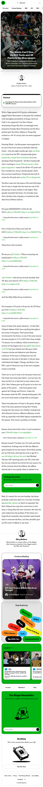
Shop (34, 687)
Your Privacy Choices (24, 775)
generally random (11, 503)
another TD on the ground (30, 177)
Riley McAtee (22, 83)
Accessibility (35, 775)
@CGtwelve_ (15, 254)
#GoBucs (8, 212)
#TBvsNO (17, 212)
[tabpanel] (21, 102)
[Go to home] (3, 3)
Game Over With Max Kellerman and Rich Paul (16, 676)
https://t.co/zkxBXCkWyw (12, 313)
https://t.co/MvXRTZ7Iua (31, 232)
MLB (37, 8)
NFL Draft (39, 669)
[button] (21, 3)
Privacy (15, 775)
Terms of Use (7, 775)
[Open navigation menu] (40, 3)
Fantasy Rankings (17, 8)
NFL (32, 8)
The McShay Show (38, 677)
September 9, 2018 (30, 438)
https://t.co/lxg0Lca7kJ (11, 284)
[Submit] (37, 485)
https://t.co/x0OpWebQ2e (12, 261)
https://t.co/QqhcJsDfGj (30, 212)
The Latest (5, 8)
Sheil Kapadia (14, 594)
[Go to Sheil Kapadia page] (6, 594)
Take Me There (21, 767)
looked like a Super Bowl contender (15, 158)
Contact (8, 687)
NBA (26, 8)
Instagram (20, 779)
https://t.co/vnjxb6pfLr (23, 432)
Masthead (21, 687)
